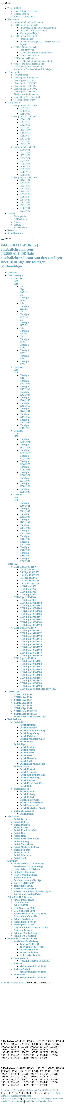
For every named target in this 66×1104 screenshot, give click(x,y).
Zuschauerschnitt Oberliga (27, 880)
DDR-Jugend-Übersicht (25, 36)
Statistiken (12, 861)
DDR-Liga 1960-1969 (25, 597)
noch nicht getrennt (24, 811)
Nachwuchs (13, 19)
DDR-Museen (20, 219)
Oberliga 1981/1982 (25, 510)
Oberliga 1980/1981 (25, 504)
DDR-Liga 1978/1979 (31, 652)
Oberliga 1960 (24, 376)
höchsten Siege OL (23, 885)
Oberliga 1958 (24, 357)
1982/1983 (25, 186)
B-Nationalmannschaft (24, 99)
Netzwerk (12, 230)
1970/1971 (25, 149)
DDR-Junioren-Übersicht (26, 25)
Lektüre (17, 224)
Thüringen (19, 974)
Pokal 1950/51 (21, 905)
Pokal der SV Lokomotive (27, 933)
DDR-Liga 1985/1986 (31, 675)
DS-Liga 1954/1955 (29, 580)
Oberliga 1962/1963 (25, 387)
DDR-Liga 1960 (28, 600)
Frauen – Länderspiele (24, 16)
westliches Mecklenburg (26, 941)
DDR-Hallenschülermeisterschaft (36, 52)
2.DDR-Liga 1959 (23, 705)
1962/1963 (25, 124)
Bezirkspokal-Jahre (24, 924)
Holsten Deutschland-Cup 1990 (30, 913)
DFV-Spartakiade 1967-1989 (28, 66)
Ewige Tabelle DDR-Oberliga (29, 863)
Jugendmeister (26, 38)
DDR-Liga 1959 (28, 594)
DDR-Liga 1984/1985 (31, 672)
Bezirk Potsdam (28, 736)
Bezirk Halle (26, 741)
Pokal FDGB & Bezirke (19, 897)
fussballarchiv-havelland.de (38, 1101)
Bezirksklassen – (22, 766)
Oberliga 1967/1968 (25, 415)
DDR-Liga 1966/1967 (31, 616)
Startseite (12, 272)
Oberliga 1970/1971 (25, 440)
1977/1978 (25, 169)
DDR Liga (12, 564)
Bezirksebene (14, 719)
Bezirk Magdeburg (29, 733)
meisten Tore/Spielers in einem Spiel (32, 891)
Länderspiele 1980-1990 (25, 91)
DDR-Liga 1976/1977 (31, 647)
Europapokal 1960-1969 (25, 116)
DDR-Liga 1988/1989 (31, 683)
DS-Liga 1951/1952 (29, 572)
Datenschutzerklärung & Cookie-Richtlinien (35, 1090)
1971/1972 (25, 152)
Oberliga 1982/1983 (25, 515)
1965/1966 (25, 133)
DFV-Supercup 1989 (24, 908)
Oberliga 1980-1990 (18, 497)
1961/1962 (25, 122)
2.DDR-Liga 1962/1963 (25, 713)
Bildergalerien (20, 216)
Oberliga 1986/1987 (25, 537)
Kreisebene (13, 816)
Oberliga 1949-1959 (18, 281)
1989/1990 (25, 205)
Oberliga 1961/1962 (25, 382)
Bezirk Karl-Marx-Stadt (32, 763)
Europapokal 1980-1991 (25, 177)
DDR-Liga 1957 (28, 589)
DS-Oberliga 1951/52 (24, 306)
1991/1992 (25, 210)
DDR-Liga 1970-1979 (25, 627)
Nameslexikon (20, 227)
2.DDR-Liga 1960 (23, 708)
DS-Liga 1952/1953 (29, 575)
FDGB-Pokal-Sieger (24, 899)
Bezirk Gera (26, 755)
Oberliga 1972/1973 (25, 451)
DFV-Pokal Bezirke (29, 55)
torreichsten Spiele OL (25, 888)
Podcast (17, 222)
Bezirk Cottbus (27, 747)
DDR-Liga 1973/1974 (31, 639)
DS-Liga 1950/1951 (29, 569)
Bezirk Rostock (28, 725)
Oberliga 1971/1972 (25, 446)
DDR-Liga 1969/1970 (31, 625)
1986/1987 (25, 197)
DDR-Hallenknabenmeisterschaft (36, 61)
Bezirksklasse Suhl (29, 805)
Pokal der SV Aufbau (25, 935)
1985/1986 (25, 194)
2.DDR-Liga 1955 (23, 694)
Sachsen (18, 963)
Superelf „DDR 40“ (24, 883)
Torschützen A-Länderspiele (27, 97)
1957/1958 (25, 108)
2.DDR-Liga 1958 (23, 702)
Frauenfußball (14, 8)
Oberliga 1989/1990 (25, 554)
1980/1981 (25, 180)
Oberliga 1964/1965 (25, 399)
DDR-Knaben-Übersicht (25, 58)
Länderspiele (13, 72)
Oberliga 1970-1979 (18, 433)
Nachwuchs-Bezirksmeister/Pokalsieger (33, 69)
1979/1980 (25, 174)
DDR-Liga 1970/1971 (31, 630)
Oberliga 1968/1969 (25, 421)
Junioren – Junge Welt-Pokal (33, 30)
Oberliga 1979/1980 (25, 490)
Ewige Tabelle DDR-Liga (27, 869)
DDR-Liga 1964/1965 (31, 611)
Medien (11, 213)
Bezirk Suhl (26, 761)
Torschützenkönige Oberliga (28, 866)
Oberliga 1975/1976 (25, 468)
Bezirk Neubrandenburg (32, 730)
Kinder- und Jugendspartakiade (29, 63)
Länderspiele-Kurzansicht (26, 77)
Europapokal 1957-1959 (25, 105)
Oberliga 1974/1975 (25, 462)
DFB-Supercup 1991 (24, 910)
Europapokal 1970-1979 (25, 147)
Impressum (6, 1090)
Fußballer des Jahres (24, 872)
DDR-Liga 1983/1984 (31, 669)
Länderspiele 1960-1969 (25, 86)
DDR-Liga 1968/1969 (31, 622)
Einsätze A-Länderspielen (26, 94)
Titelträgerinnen (21, 13)
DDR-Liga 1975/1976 (31, 644)
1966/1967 (25, 136)
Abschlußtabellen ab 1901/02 (35, 960)
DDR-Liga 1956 (28, 586)
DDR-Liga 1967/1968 (31, 619)
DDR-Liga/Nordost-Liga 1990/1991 (38, 688)
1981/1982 (25, 183)
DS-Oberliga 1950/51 (24, 297)
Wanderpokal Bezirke (30, 33)
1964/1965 (25, 130)
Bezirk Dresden (28, 758)
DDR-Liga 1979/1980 (31, 655)
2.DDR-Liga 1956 (23, 697)
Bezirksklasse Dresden (31, 802)
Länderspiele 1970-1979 (25, 88)
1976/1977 (25, 166)
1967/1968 (25, 138)
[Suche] (2, 3)
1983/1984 (25, 188)
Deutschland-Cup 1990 (25, 916)
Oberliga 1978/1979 (25, 485)
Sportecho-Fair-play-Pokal (27, 894)
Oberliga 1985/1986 (25, 532)
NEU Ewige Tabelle (30, 955)
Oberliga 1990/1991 (25, 559)
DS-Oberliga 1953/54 (24, 322)
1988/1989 (25, 202)
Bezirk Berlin (27, 813)
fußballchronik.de (30, 1098)
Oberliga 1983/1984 (25, 521)
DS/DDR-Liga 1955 (30, 583)
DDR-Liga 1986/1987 (31, 677)
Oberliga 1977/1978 (25, 479)
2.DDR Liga (13, 691)
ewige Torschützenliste (25, 874)
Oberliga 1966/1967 (25, 410)
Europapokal (13, 102)
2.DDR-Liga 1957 (23, 700)
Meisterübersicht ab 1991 (33, 966)
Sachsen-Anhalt (22, 969)
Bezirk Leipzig (27, 750)
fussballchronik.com (11, 1098)
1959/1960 (25, 113)
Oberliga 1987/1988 (25, 543)
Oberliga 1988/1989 (25, 548)
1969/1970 (25, 144)
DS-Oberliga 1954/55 (24, 331)
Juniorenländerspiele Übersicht (28, 22)
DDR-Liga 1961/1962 (31, 602)
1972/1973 (25, 155)
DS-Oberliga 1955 (24, 339)
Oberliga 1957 (24, 351)
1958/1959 (25, 111)
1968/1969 (25, 141)
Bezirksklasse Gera (29, 799)
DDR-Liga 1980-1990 (25, 658)
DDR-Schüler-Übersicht (25, 47)
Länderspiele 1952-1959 (25, 83)
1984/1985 (25, 191)
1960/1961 (25, 119)
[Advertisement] (33, 1011)
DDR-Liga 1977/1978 (31, 650)
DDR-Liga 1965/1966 (31, 614)
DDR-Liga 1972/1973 (31, 636)
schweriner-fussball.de (52, 1098)
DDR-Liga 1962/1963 (31, 605)
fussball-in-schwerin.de (12, 1101)
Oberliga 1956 (24, 346)
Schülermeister (27, 50)
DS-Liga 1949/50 (24, 289)
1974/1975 (25, 161)
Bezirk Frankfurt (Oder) (32, 738)
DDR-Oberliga (15, 275)
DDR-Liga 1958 (28, 591)
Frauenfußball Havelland (26, 11)
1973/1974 (25, 158)
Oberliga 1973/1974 (25, 457)
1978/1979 (25, 172)
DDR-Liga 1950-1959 (25, 566)
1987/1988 (25, 199)
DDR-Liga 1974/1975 (31, 641)
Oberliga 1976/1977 (25, 473)
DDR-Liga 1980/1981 (31, 661)
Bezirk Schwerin (28, 727)
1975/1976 (25, 163)
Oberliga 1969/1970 (25, 426)
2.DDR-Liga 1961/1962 (25, 711)
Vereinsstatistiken (29, 952)
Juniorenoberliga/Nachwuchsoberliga (38, 27)
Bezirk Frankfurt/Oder (26, 830)
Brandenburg (21, 958)
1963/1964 (25, 127)
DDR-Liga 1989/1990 (31, 686)
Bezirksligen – (21, 722)
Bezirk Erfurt (27, 752)
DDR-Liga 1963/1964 (31, 608)
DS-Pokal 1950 (21, 902)
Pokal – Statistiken (23, 919)
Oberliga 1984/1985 (25, 526)
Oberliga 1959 (24, 362)
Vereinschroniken (29, 949)
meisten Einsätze (22, 877)
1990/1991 (25, 208)
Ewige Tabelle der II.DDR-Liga (30, 716)
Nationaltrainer (21, 75)
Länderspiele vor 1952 (24, 80)
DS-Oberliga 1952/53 (24, 314)
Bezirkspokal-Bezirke (25, 922)
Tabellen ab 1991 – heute (32, 947)
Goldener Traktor (23, 930)
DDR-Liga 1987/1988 (31, 680)
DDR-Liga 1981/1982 (31, 664)
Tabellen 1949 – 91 (29, 944)
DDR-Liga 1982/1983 (31, 666)
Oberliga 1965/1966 (25, 404)
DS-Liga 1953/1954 (29, 578)
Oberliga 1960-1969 (18, 370)
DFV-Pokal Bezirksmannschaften (31, 927)
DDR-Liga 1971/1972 (31, 633)
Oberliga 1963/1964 (25, 393)
